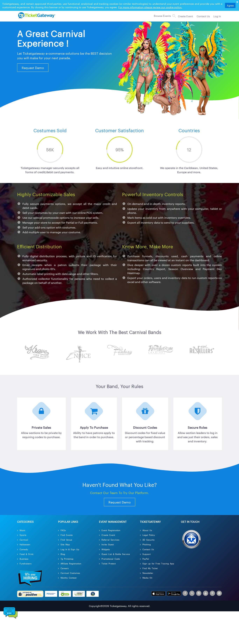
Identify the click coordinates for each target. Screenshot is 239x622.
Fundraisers (25, 563)
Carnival (24, 539)
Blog (63, 553)
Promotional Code (110, 558)
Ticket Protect (108, 563)
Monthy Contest (68, 577)
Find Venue (66, 539)
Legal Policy (148, 534)
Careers (65, 568)
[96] (36, 15)
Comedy (24, 549)
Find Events (67, 534)
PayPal (145, 558)
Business (24, 558)
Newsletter (147, 572)
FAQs (63, 530)
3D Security (148, 539)
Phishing (146, 544)
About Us (147, 530)
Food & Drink (26, 553)
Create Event (108, 534)
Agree (230, 5)
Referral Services (110, 539)
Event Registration (110, 530)
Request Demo (33, 67)
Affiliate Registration (71, 563)
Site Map (65, 544)
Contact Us (148, 549)
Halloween (25, 544)
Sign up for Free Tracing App (158, 563)
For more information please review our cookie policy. (150, 7)
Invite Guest (107, 544)
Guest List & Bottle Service (115, 553)
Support (146, 553)
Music (22, 530)
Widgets (105, 549)
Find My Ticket (150, 568)
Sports (23, 534)
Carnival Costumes (70, 572)
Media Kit (147, 577)
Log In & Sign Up (70, 549)
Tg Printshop (67, 558)
